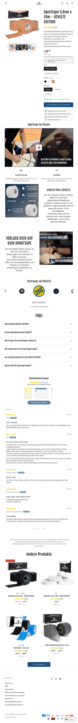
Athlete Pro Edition (51, 73)
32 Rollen (48, 94)
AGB (6, 686)
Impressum (9, 683)
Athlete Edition (50, 68)
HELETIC (12, 714)
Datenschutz (9, 689)
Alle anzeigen (39, 664)
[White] (49, 81)
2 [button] (36, 528)
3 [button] (39, 528)
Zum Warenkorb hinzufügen (58, 105)
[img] (11, 415)
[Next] (71, 291)
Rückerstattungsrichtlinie (14, 705)
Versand (52, 56)
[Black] (45, 81)
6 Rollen (58, 89)
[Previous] (7, 291)
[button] (62, 3)
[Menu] (5, 3)
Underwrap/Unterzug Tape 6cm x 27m (57, 645)
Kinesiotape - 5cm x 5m (21, 648)
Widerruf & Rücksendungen (15, 692)
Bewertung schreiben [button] (39, 402)
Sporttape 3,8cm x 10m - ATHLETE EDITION (21, 596)
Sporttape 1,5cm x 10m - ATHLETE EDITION (57, 596)
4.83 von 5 (44, 382)
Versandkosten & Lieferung (14, 695)
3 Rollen (48, 89)
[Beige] (53, 81)
